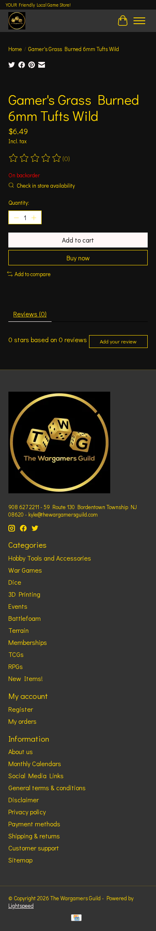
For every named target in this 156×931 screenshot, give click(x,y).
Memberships (27, 642)
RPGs (15, 666)
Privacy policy (27, 811)
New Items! (25, 678)
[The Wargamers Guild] (16, 20)
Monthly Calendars (34, 763)
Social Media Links (36, 775)
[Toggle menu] (139, 20)
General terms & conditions (47, 787)
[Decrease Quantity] (16, 217)
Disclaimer (23, 799)
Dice (14, 582)
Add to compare (33, 274)
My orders (22, 721)
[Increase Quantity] (33, 217)
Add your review (118, 341)
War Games (25, 570)
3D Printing (24, 594)
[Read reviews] (35, 158)
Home (15, 49)
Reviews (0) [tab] (30, 313)
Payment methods (34, 823)
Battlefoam (24, 618)
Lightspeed (21, 905)
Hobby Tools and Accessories (49, 558)
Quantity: (18, 202)
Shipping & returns (34, 835)
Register (20, 709)
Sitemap (20, 859)
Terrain (18, 630)
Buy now (78, 257)
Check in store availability (46, 185)
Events (17, 606)
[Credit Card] (76, 918)
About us (20, 751)
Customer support (33, 847)
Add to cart (78, 239)
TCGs (16, 654)
